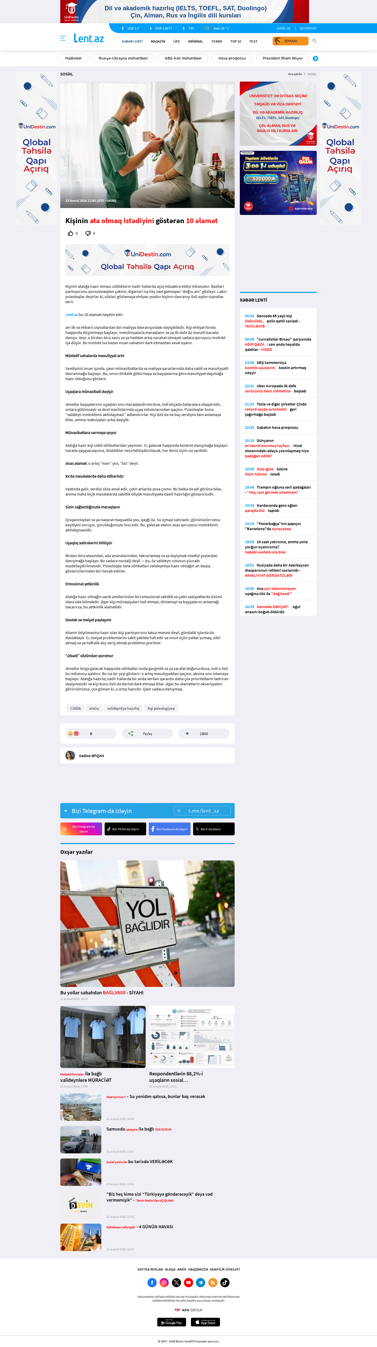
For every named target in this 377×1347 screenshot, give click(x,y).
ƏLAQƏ (170, 1269)
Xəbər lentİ (132, 41)
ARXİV (181, 1269)
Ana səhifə (295, 74)
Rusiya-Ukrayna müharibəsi (123, 58)
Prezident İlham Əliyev (283, 58)
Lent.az (71, 314)
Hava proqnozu (232, 58)
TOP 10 (235, 41)
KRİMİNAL (195, 41)
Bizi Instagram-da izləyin (83, 829)
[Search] (315, 40)
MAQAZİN (158, 41)
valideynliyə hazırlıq (123, 708)
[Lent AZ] (89, 38)
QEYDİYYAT (308, 28)
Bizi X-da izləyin (211, 829)
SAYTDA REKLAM (150, 1269)
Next (315, 59)
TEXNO (216, 41)
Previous (61, 59)
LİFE (176, 41)
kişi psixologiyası (161, 708)
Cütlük (75, 708)
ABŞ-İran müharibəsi (183, 58)
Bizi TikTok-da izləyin (125, 829)
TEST (253, 41)
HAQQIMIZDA (198, 1269)
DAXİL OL (284, 28)
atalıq (94, 708)
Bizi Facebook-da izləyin (171, 829)
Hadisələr (73, 58)
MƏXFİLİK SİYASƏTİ (225, 1269)
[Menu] (62, 38)
